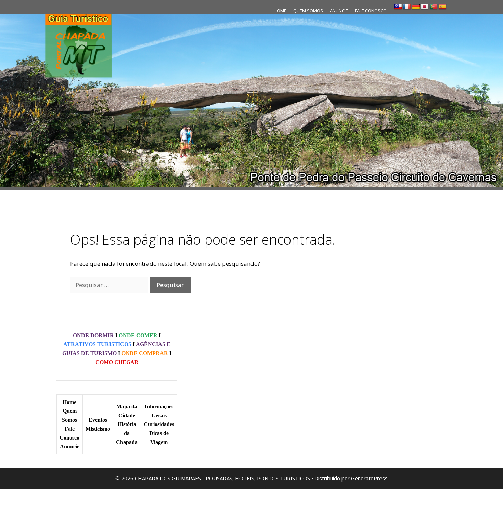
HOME (280, 11)
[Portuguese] (433, 6)
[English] (398, 6)
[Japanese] (425, 6)
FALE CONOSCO (371, 11)
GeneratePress (369, 478)
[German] (416, 6)
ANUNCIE (339, 11)
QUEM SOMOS (308, 11)
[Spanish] (442, 6)
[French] (407, 6)
